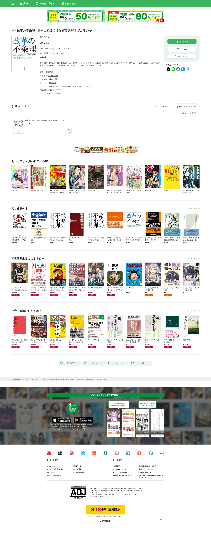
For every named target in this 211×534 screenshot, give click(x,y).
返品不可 (43, 57)
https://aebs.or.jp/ (97, 496)
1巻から (184, 113)
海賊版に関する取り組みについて (124, 475)
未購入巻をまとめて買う (188, 106)
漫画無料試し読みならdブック (19, 379)
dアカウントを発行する (97, 517)
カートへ (183, 49)
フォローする (48, 37)
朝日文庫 (52, 83)
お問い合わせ (51, 472)
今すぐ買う (183, 41)
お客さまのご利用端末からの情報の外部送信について (150, 476)
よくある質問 (77, 469)
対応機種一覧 (77, 466)
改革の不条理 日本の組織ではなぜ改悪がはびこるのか (46, 120)
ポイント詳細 (62, 49)
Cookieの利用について (146, 472)
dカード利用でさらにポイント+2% (51, 53)
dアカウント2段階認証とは (122, 472)
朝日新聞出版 (53, 76)
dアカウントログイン (54, 475)
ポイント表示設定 (78, 472)
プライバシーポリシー (120, 469)
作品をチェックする (183, 56)
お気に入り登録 (162, 106)
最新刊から (195, 113)
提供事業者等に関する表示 (147, 466)
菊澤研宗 (43, 37)
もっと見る (193, 208)
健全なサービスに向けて (146, 469)
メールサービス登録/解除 (55, 469)
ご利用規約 (116, 466)
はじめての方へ (52, 466)
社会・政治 (53, 79)
